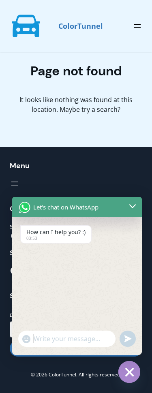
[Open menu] (137, 26)
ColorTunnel (80, 26)
